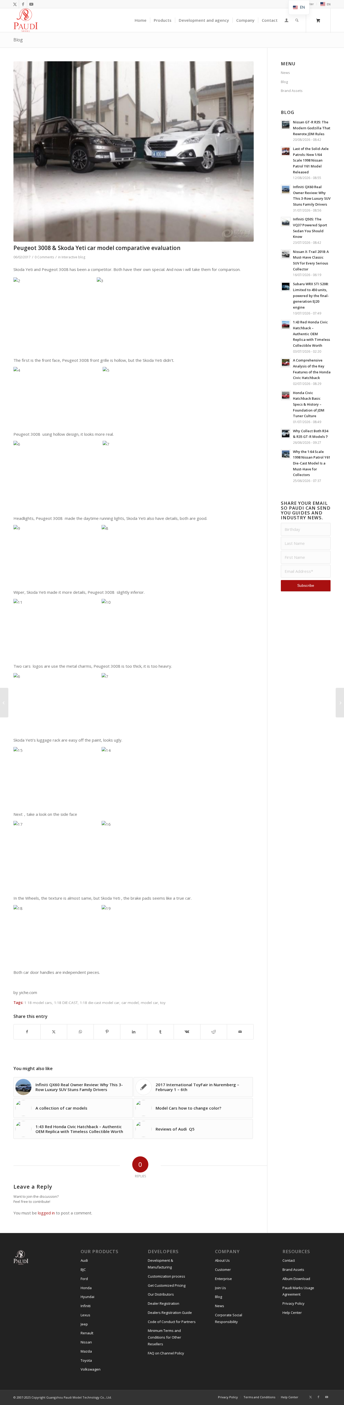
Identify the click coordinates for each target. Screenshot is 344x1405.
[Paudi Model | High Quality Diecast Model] (25, 20)
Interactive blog (73, 257)
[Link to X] (15, 4)
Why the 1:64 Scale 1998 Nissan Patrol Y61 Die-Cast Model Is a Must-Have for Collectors (311, 463)
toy (163, 1002)
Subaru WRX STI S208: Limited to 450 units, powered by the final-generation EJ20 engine (311, 295)
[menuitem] (324, 4)
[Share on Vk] (187, 1031)
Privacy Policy (293, 1303)
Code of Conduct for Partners (172, 1321)
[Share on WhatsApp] (80, 1031)
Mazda (86, 1351)
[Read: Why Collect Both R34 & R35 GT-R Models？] (286, 433)
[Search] (297, 20)
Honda (86, 1287)
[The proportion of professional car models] (340, 702)
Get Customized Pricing (166, 1285)
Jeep (84, 1324)
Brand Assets (292, 90)
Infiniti (86, 1305)
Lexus (85, 1315)
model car (149, 1002)
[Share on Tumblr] (160, 1031)
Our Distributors (161, 1294)
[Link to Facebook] (23, 4)
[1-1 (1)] (133, 151)
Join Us (220, 1287)
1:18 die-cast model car (99, 1002)
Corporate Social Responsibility (228, 1318)
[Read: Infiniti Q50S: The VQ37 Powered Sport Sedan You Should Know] (286, 222)
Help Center (292, 1312)
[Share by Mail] (240, 1031)
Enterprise (223, 1278)
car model (130, 1002)
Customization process (166, 1276)
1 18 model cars (38, 1002)
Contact (288, 1260)
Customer (223, 1269)
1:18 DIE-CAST (66, 1002)
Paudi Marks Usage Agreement (298, 1291)
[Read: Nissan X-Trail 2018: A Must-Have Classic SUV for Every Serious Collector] (286, 254)
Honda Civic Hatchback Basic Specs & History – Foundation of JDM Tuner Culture (308, 404)
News (285, 72)
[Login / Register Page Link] (286, 21)
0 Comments (44, 257)
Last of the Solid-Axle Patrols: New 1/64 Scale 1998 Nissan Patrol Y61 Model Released (311, 160)
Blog (18, 40)
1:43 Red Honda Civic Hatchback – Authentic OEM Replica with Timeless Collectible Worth (311, 334)
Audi (84, 1260)
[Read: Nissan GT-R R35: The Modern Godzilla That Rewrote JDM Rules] (286, 125)
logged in (46, 1212)
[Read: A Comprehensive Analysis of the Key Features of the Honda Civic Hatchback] (286, 363)
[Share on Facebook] (27, 1031)
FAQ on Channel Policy (166, 1353)
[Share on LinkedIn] (133, 1031)
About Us (222, 1260)
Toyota (86, 1360)
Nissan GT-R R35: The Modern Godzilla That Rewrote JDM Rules (311, 128)
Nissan (86, 1342)
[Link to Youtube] (31, 4)
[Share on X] (54, 1031)
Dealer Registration (163, 1303)
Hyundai (87, 1296)
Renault (87, 1333)
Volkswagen (91, 1369)
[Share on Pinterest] (107, 1031)
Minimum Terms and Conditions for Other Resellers (164, 1337)
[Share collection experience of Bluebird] (4, 702)
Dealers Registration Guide (170, 1312)
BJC (83, 1269)
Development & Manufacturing (160, 1264)
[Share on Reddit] (213, 1031)
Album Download (296, 1278)
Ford (84, 1278)
